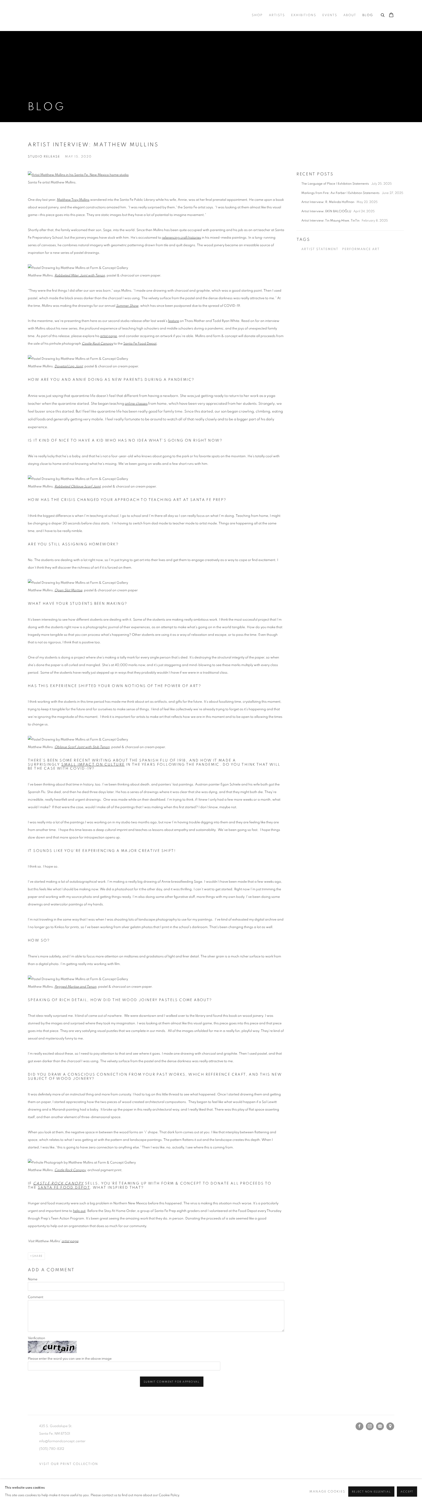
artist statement (319, 249)
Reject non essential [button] (371, 1491)
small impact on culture (93, 764)
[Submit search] (383, 14)
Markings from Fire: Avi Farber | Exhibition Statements (340, 193)
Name (32, 1279)
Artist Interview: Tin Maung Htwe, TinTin (330, 220)
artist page (108, 336)
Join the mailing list (380, 1426)
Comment (35, 1297)
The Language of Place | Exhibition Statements (335, 183)
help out (79, 1211)
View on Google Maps (390, 1426)
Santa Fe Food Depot (140, 343)
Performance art (361, 249)
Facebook (359, 1426)
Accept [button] (407, 1491)
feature (173, 321)
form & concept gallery (77, 15)
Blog (367, 15)
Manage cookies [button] (327, 1491)
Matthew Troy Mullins (73, 199)
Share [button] (37, 1256)
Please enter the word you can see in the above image (70, 1358)
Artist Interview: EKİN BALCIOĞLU (326, 211)
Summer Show (127, 305)
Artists (277, 15)
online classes (136, 403)
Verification (36, 1338)
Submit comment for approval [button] (172, 1381)
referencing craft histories (181, 237)
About (349, 15)
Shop (257, 15)
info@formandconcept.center (62, 1441)
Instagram (370, 1426)
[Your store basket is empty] (391, 15)
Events (329, 15)
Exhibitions (303, 15)
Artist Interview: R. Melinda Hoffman (328, 202)
